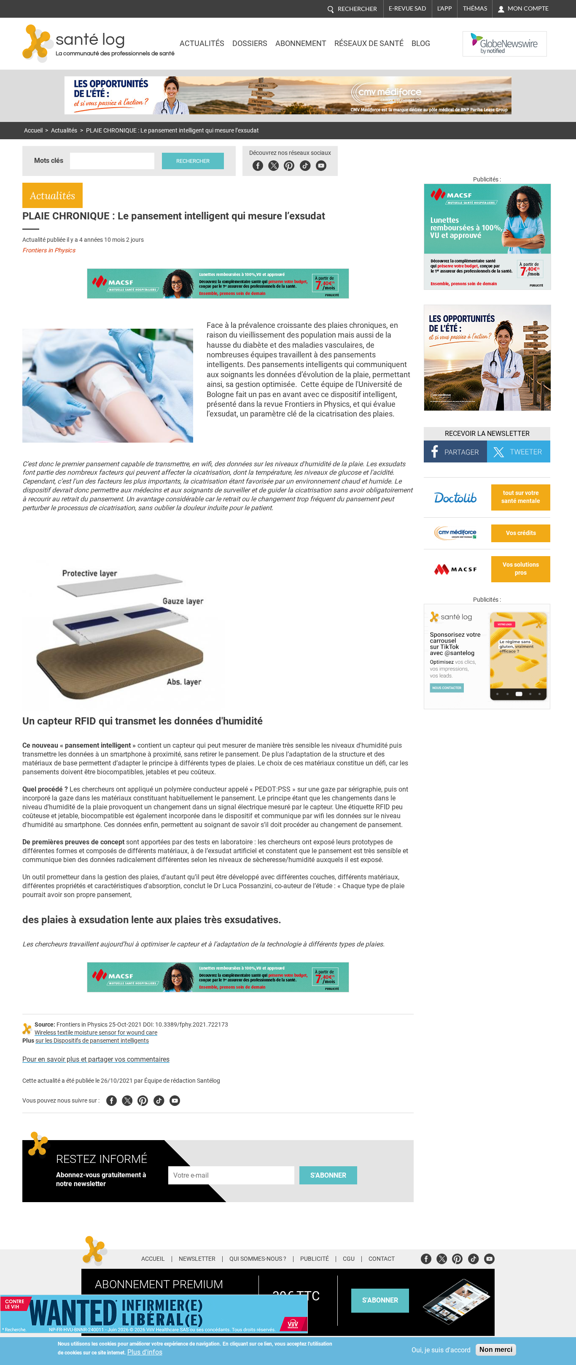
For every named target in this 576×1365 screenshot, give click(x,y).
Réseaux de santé (369, 43)
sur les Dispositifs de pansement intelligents (92, 1040)
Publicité (314, 1259)
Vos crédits (521, 533)
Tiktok (305, 164)
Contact (382, 1259)
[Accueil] (38, 43)
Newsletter (197, 1259)
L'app (444, 8)
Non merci (495, 1349)
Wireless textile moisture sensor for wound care (96, 1032)
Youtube (175, 1099)
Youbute (321, 164)
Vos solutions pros (521, 568)
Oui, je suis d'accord (441, 1350)
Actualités (202, 43)
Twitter (273, 164)
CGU (349, 1259)
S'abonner (328, 1175)
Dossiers (249, 43)
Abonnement (300, 43)
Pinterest (289, 164)
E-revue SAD (407, 8)
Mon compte (528, 8)
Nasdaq (479, 37)
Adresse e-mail (191, 1161)
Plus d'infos (144, 1352)
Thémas (475, 8)
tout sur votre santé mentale (520, 497)
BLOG (421, 43)
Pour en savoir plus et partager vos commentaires (96, 1059)
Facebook (258, 164)
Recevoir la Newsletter (487, 434)
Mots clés (48, 161)
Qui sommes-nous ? (257, 1259)
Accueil (33, 130)
